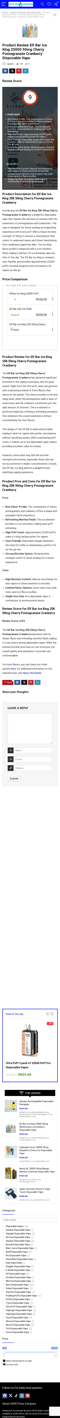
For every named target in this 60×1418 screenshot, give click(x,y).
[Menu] (3, 4)
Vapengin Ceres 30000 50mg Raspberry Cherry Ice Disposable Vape (35, 1150)
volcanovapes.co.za (27, 1140)
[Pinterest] (27, 1395)
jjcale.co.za (36, 1179)
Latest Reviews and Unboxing (25, 12)
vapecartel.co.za (42, 1161)
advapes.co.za (25, 1112)
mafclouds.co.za (26, 1200)
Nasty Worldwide (32, 673)
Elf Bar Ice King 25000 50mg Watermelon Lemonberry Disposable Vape (33, 1126)
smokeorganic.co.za (44, 1114)
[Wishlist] (49, 4)
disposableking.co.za (40, 1112)
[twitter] (10, 1395)
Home (5, 12)
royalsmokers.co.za (27, 1114)
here (13, 668)
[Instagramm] (21, 1395)
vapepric (10, 64)
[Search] (42, 4)
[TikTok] (16, 1395)
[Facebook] (4, 1395)
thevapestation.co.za (27, 1116)
